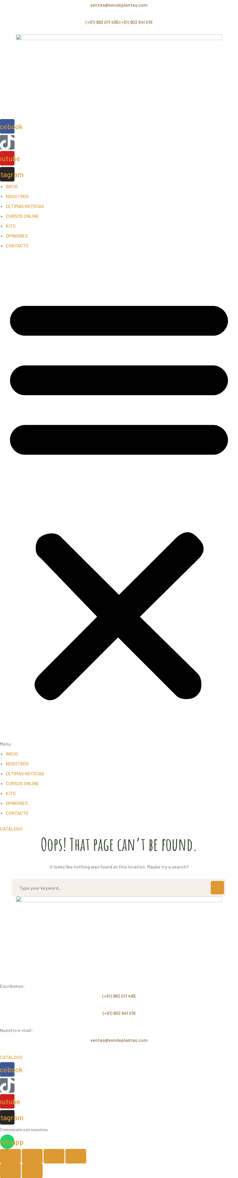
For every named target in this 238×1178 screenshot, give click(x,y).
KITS (11, 226)
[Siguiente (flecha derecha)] (32, 1170)
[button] (119, 502)
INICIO (12, 186)
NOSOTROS (17, 196)
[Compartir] (54, 1156)
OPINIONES (17, 235)
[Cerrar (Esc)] (75, 1156)
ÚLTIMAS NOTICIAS (25, 206)
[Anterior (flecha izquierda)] (10, 1170)
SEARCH (217, 887)
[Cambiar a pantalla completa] (32, 1156)
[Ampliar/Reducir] (10, 1156)
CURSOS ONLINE (22, 216)
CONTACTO (17, 245)
